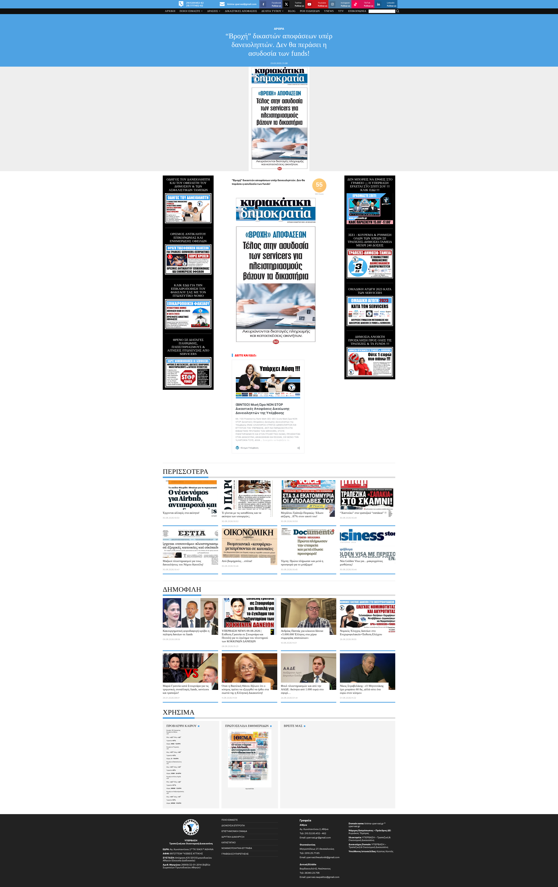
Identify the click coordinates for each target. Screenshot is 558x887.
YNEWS (329, 11)
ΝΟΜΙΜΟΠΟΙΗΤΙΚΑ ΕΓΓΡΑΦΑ (236, 848)
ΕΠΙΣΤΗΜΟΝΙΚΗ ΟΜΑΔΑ (234, 831)
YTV (341, 11)
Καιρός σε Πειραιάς (172, 747)
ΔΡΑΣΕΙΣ (212, 11)
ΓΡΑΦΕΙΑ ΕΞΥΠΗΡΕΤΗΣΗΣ (235, 853)
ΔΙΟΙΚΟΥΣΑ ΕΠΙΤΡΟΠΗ (233, 825)
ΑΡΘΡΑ (279, 28)
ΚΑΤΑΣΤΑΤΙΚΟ (228, 842)
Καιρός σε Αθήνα (171, 732)
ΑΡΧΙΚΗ (170, 11)
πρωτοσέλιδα (249, 788)
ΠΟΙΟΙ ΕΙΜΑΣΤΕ (190, 11)
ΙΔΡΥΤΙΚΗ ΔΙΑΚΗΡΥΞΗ (232, 836)
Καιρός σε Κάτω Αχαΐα (173, 776)
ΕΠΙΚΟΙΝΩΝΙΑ (357, 11)
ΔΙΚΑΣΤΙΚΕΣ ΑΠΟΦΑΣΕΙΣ (241, 11)
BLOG (291, 11)
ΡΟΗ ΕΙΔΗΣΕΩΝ (310, 11)
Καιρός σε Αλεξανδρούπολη (175, 791)
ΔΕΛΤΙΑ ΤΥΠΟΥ (271, 11)
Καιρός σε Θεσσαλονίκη (174, 762)
